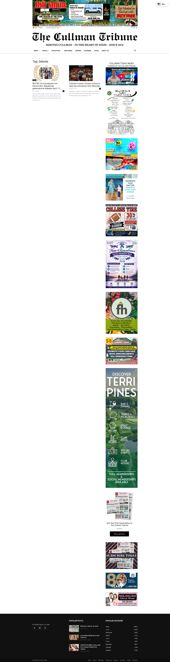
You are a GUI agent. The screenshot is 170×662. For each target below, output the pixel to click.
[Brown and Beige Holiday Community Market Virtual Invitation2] (122, 112)
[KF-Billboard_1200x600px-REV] (122, 580)
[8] (85, 13)
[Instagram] (134, 28)
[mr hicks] (122, 599)
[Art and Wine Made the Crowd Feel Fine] (74, 637)
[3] (122, 187)
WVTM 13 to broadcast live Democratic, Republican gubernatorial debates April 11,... (47, 86)
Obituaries (109, 660)
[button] (135, 50)
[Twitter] (136, 28)
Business (72, 80)
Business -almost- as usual (89, 626)
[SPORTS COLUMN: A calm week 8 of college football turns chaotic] (74, 647)
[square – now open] (122, 154)
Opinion (116, 660)
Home (34, 58)
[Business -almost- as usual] (74, 628)
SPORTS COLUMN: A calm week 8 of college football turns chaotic (90, 647)
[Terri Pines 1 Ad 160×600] (122, 428)
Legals (128, 660)
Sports (95, 660)
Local (34, 80)
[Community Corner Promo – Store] (122, 351)
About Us (135, 660)
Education (101, 660)
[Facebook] (132, 28)
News (89, 660)
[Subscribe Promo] (122, 555)
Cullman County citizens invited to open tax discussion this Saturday (84, 84)
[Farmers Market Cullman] (122, 313)
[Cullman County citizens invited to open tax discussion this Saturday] (85, 73)
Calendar (122, 660)
